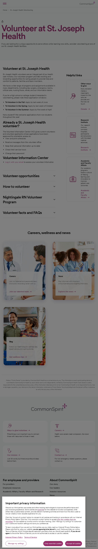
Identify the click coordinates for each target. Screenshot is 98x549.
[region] (44, 522)
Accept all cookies (73, 543)
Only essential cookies (53, 543)
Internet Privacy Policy (14, 537)
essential (41, 510)
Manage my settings (16, 543)
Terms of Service (30, 537)
